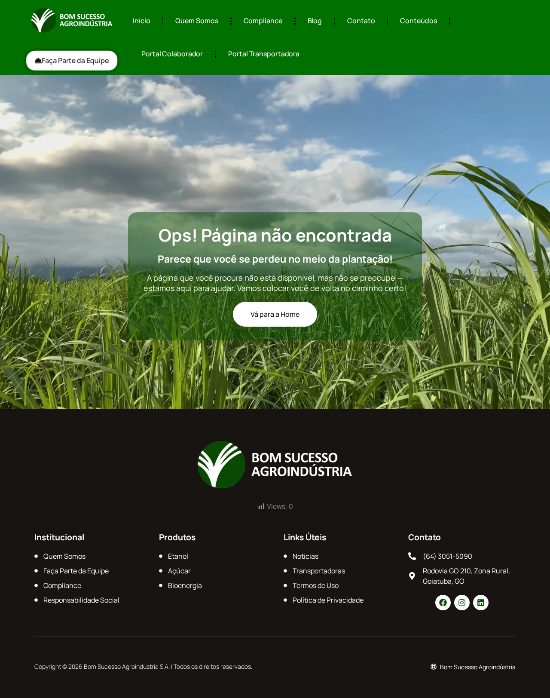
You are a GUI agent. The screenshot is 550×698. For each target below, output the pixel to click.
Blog (315, 20)
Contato (361, 20)
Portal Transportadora (263, 53)
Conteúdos (418, 20)
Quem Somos (196, 20)
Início (141, 20)
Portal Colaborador (172, 53)
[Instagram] (462, 602)
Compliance (263, 20)
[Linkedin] (481, 602)
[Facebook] (443, 602)
